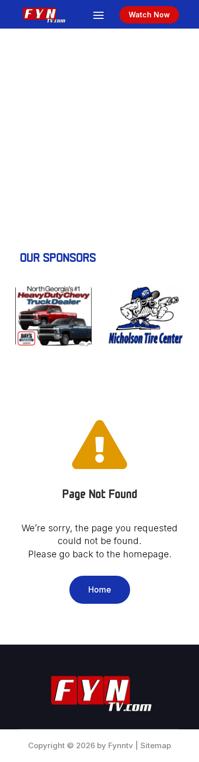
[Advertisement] (99, 133)
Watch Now (149, 14)
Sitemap (155, 745)
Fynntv (120, 745)
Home (99, 589)
